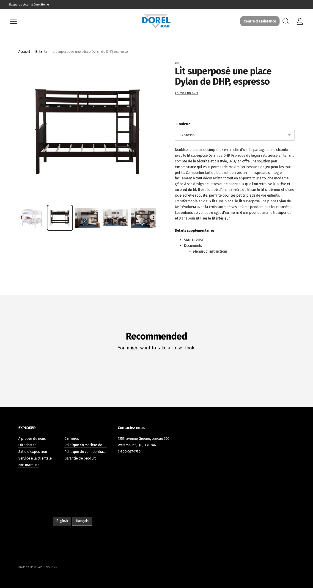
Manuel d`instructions (210, 251)
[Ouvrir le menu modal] (13, 21)
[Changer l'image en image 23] (32, 217)
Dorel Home (44, 567)
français (82, 521)
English (62, 520)
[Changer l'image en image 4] (143, 217)
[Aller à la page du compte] (299, 21)
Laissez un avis (186, 93)
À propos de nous (32, 438)
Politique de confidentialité (86, 451)
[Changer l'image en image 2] (87, 217)
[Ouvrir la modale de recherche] (286, 21)
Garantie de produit (80, 458)
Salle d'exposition (32, 451)
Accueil (24, 51)
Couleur (182, 124)
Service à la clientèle (35, 458)
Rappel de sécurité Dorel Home (29, 4)
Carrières (71, 438)
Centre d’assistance (260, 21)
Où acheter (27, 445)
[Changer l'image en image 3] (115, 217)
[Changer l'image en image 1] (59, 217)
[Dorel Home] (156, 21)
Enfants (41, 51)
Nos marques (28, 465)
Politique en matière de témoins (90, 445)
